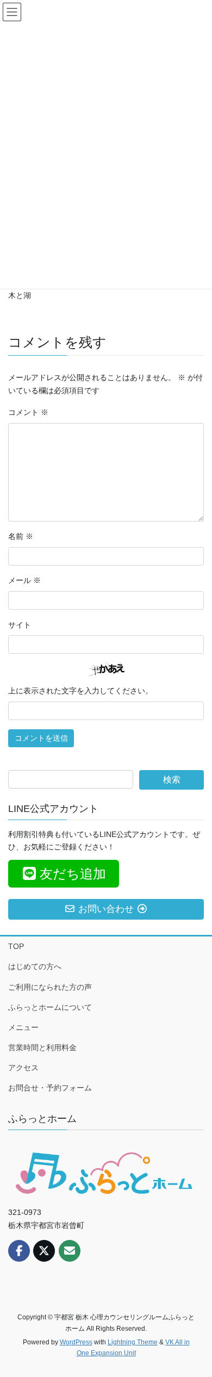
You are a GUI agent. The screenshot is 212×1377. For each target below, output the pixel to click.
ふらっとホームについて (50, 1007)
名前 (20, 536)
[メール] (69, 1251)
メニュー (23, 1027)
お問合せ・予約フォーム (50, 1087)
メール (24, 580)
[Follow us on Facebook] (19, 1251)
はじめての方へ (34, 966)
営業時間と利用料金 (42, 1047)
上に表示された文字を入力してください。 (80, 690)
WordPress (76, 1342)
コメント (28, 412)
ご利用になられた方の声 (50, 987)
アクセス (23, 1067)
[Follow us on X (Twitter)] (44, 1251)
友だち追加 (73, 873)
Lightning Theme (133, 1342)
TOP (16, 946)
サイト (19, 625)
